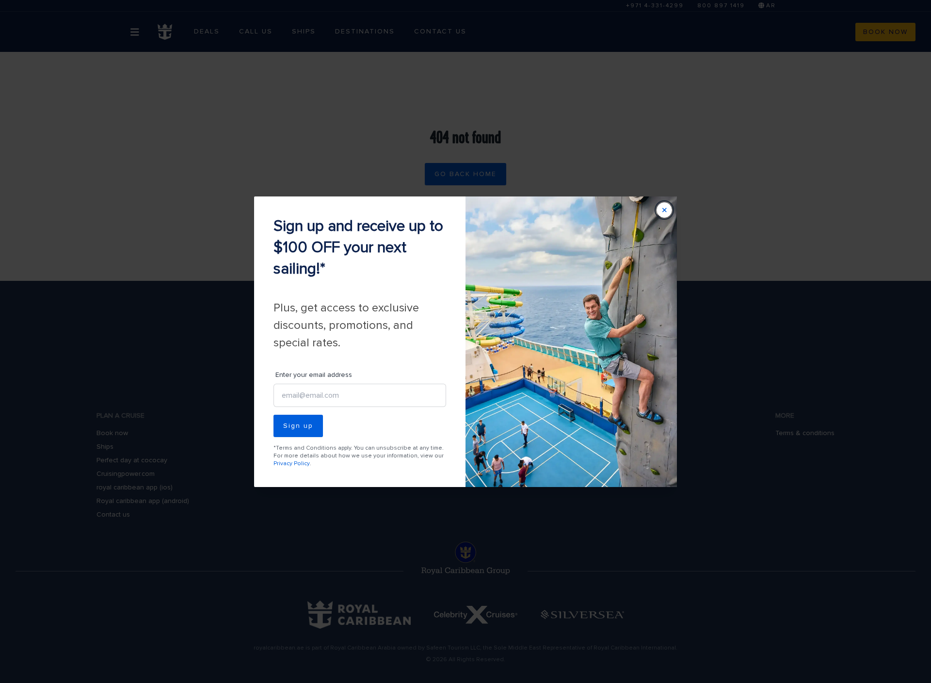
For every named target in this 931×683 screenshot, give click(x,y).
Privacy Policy (291, 463)
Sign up (298, 426)
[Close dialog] (664, 210)
